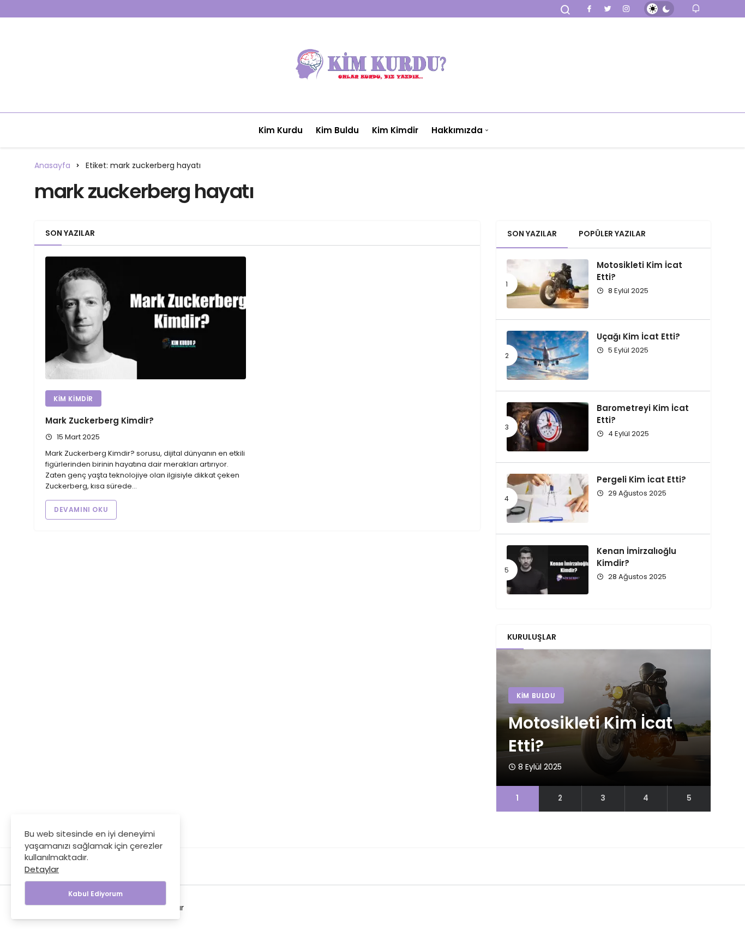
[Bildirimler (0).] (696, 8)
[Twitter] (607, 8)
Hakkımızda (457, 130)
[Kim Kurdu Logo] (372, 65)
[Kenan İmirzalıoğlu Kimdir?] (547, 569)
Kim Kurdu (281, 130)
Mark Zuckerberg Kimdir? (99, 420)
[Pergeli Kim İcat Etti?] (547, 498)
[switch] (659, 8)
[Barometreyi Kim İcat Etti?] (547, 426)
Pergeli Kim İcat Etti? (641, 479)
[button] (517, 798)
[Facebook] (589, 8)
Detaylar (42, 869)
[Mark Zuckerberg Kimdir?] (145, 319)
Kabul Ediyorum (95, 893)
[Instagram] (626, 8)
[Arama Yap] (565, 9)
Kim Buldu (337, 130)
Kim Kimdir (395, 130)
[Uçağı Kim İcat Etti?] (547, 355)
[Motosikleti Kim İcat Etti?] (547, 283)
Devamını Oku (81, 509)
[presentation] (504, 730)
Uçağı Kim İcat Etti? (638, 336)
